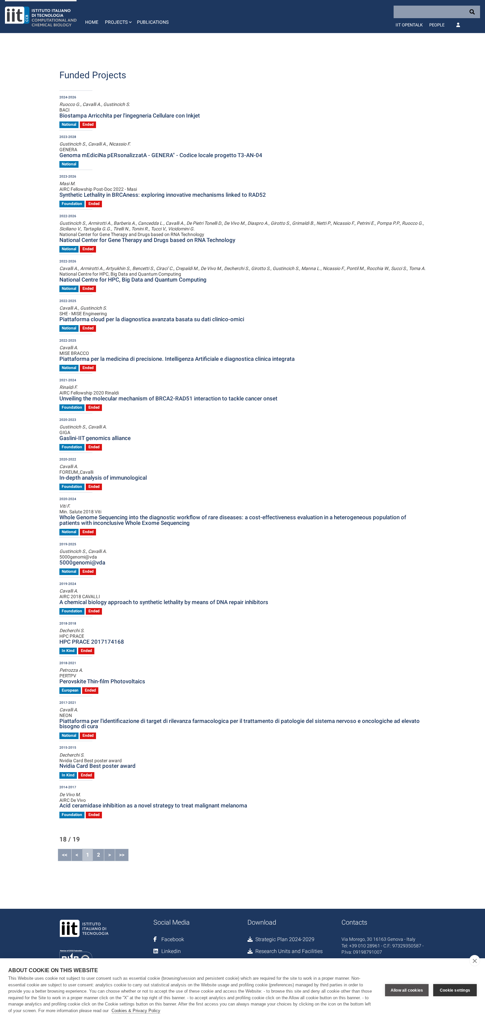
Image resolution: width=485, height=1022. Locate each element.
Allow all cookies (407, 990)
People (436, 24)
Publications (153, 22)
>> (121, 855)
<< (64, 855)
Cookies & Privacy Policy (136, 1010)
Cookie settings (455, 990)
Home (91, 22)
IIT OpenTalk (409, 24)
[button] (118, 16)
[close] (474, 960)
